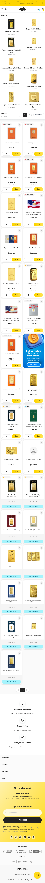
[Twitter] (16, 837)
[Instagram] (20, 837)
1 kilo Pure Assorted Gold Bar (33, 566)
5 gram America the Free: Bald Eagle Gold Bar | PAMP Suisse (11, 320)
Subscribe (22, 820)
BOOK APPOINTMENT (26, 4)
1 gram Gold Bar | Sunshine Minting (11, 636)
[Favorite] (19, 125)
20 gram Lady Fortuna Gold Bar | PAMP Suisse (34, 390)
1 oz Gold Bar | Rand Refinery (11, 530)
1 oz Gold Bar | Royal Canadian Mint (11, 496)
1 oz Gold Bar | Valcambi (34, 248)
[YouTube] (29, 837)
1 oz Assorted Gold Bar (11, 212)
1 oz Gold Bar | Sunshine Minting (11, 425)
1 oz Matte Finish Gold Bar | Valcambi (11, 566)
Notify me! (11, 506)
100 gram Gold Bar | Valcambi (33, 284)
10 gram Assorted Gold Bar (11, 248)
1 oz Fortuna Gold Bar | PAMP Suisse (11, 601)
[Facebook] (11, 837)
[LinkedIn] (24, 837)
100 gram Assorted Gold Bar (11, 283)
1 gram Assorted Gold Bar (33, 635)
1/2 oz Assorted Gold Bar (33, 459)
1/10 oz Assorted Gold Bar (11, 459)
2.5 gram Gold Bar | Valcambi (33, 143)
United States (26, 874)
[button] (22, 758)
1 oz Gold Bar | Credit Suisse (33, 530)
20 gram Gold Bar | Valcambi (33, 177)
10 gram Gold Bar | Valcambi (11, 177)
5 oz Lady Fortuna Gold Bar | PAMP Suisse (33, 601)
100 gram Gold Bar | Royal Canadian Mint (33, 496)
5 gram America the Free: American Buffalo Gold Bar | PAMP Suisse (34, 214)
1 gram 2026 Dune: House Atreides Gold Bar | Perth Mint (33, 425)
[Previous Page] (21, 115)
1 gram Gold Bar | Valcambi (11, 142)
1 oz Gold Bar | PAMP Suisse (11, 670)
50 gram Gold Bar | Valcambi (11, 389)
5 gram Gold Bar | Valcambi (11, 354)
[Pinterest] (33, 837)
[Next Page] (29, 115)
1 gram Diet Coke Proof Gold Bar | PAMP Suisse (33, 319)
